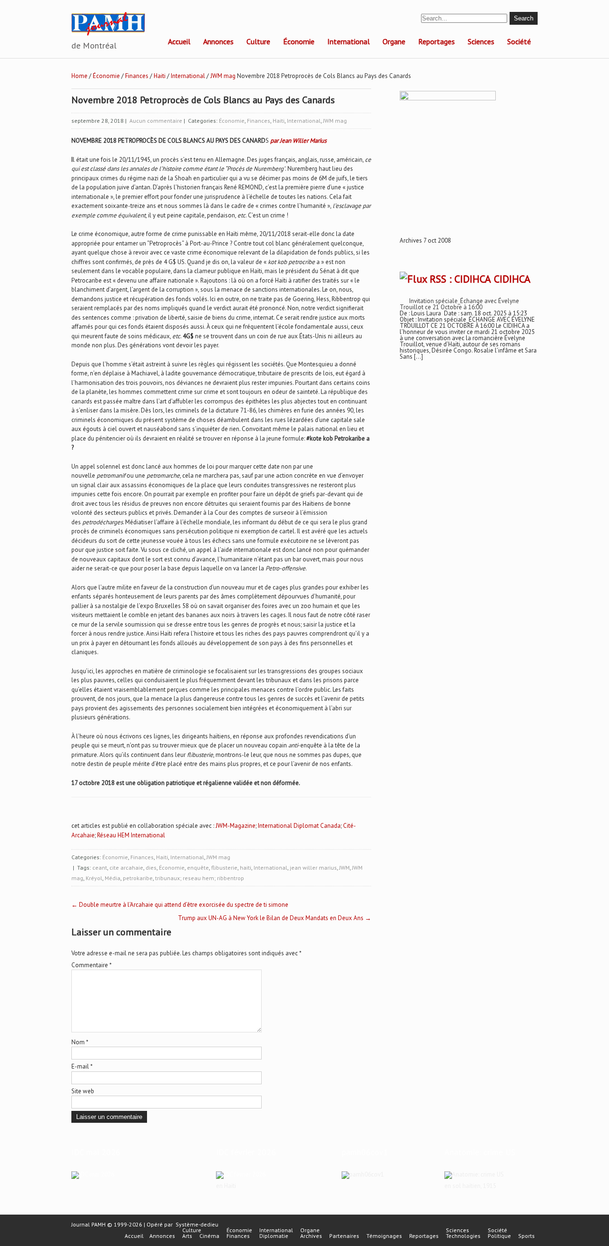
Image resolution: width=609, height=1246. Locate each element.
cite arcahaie (126, 867)
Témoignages (384, 1236)
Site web (82, 1091)
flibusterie (224, 867)
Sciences (481, 41)
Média (112, 878)
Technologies (463, 1236)
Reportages (436, 41)
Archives (311, 1236)
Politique (499, 1236)
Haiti (160, 76)
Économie (298, 41)
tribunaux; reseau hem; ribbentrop (199, 878)
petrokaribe (138, 878)
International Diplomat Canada (299, 826)
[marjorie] (240, 1174)
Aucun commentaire (155, 120)
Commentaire (91, 965)
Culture (258, 41)
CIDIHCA (512, 278)
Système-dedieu (197, 1224)
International (348, 41)
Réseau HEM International (131, 835)
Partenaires (344, 1236)
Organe (394, 41)
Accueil (179, 41)
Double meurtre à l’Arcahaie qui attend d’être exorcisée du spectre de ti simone (179, 905)
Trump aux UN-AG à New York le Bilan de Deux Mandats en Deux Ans (274, 918)
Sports (526, 1236)
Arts (187, 1236)
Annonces (218, 41)
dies (151, 867)
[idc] (92, 1174)
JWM (344, 867)
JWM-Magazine (235, 826)
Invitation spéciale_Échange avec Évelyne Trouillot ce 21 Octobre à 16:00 (459, 304)
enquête (198, 867)
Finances (136, 76)
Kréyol (94, 878)
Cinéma (209, 1236)
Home (79, 76)
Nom (79, 1042)
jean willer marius (313, 867)
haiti (245, 867)
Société (519, 41)
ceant (99, 867)
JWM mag (223, 76)
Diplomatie (273, 1236)
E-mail (82, 1066)
